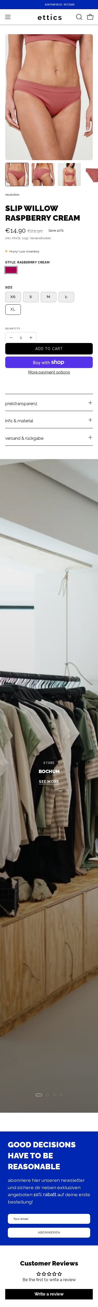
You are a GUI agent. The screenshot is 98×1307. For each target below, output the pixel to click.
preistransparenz (21, 403)
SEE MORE (49, 782)
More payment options (49, 372)
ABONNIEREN (49, 1232)
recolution (12, 194)
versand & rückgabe (24, 438)
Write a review (49, 1294)
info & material (19, 420)
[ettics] (49, 17)
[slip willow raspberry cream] (17, 174)
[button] (78, 17)
